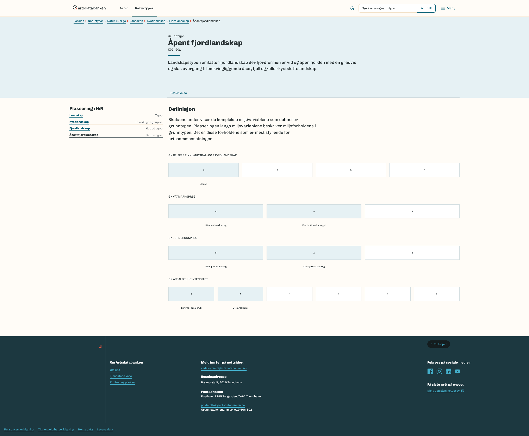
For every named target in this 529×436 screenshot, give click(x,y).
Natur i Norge (116, 21)
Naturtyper (144, 8)
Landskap (136, 21)
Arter (124, 8)
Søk (429, 8)
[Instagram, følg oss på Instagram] (439, 371)
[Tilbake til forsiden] (89, 8)
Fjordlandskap (179, 21)
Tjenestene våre (121, 376)
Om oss (115, 370)
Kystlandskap (156, 21)
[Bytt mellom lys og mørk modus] (352, 8)
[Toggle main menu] (448, 8)
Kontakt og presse (122, 382)
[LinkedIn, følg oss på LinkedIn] (448, 371)
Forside (79, 21)
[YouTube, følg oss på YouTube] (457, 371)
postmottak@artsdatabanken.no (223, 405)
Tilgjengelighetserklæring (56, 429)
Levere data (105, 429)
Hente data (85, 429)
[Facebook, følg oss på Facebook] (430, 371)
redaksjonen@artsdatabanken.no (224, 368)
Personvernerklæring (19, 429)
